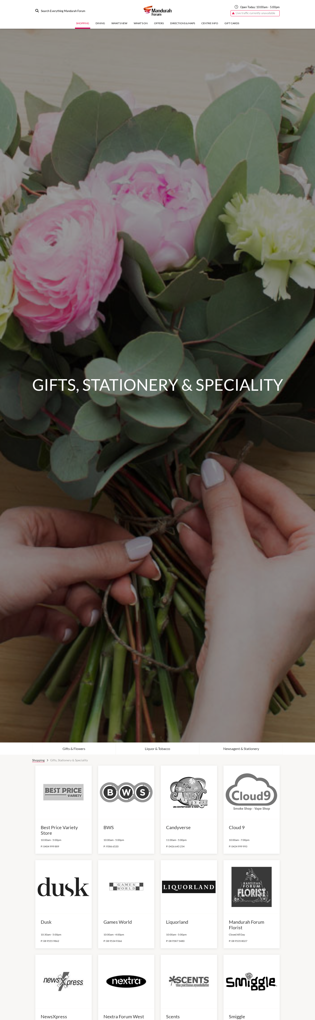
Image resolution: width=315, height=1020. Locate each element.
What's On (141, 23)
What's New (119, 23)
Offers (159, 23)
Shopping (82, 23)
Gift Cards (232, 23)
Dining (100, 23)
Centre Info (209, 23)
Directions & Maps (182, 23)
